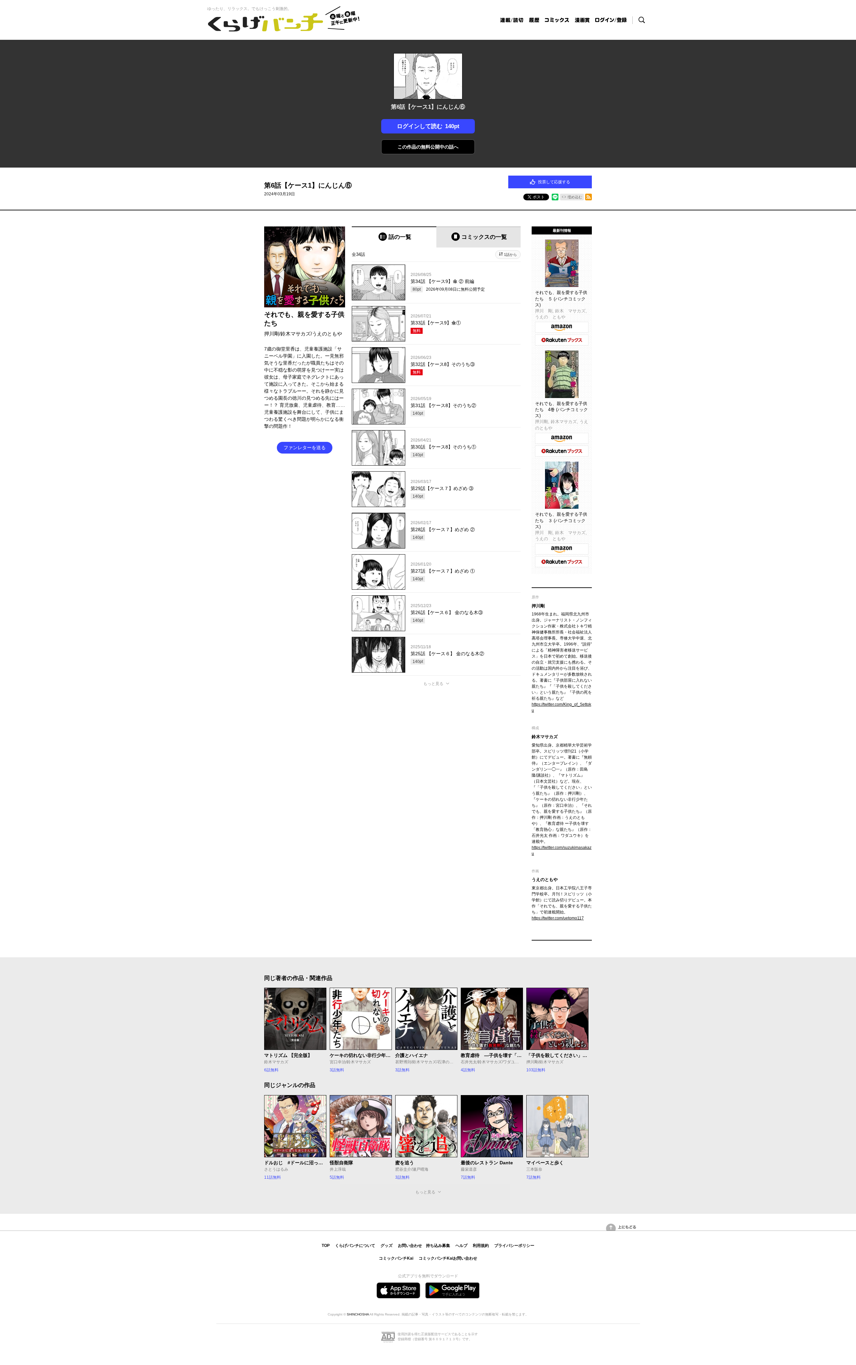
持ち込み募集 (438, 1245)
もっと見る (433, 683)
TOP (326, 1245)
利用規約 (481, 1245)
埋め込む (574, 197)
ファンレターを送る (305, 447)
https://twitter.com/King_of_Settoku (561, 707)
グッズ (387, 1245)
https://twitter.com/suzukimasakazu (562, 850)
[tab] (394, 237)
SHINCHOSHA (358, 1314)
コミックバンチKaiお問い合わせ (448, 1258)
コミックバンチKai (396, 1258)
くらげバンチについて (355, 1245)
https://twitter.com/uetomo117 (558, 918)
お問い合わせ (410, 1245)
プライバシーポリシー (514, 1245)
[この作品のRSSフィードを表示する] (588, 197)
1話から (510, 255)
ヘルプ (461, 1245)
